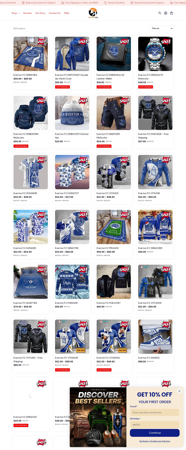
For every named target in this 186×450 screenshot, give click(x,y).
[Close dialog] (179, 391)
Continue (155, 433)
